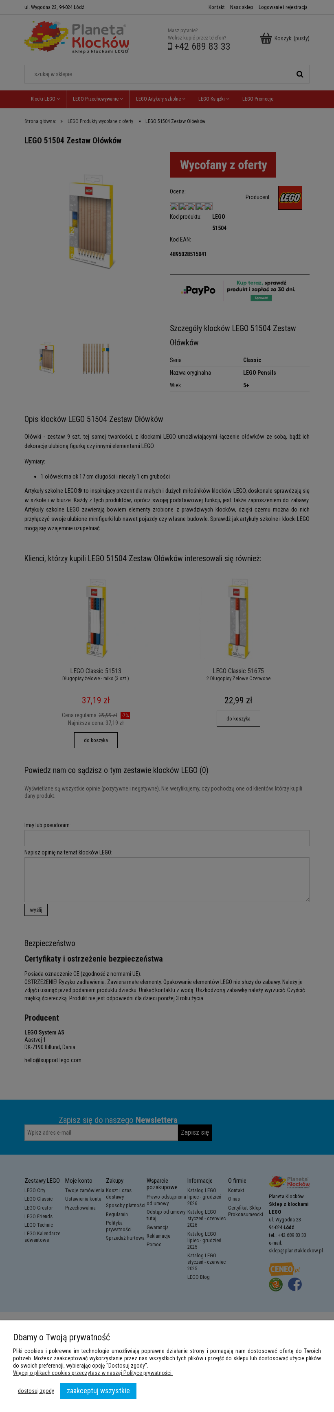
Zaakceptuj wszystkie (98, 1390)
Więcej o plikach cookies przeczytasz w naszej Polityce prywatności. (93, 1373)
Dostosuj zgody (36, 1391)
